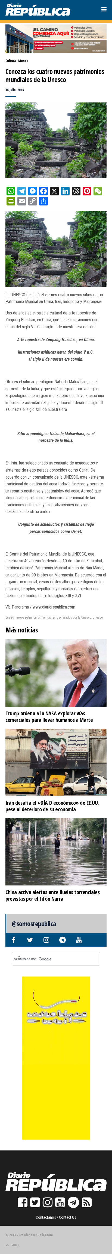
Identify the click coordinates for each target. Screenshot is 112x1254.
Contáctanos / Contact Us (56, 1217)
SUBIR (15, 1245)
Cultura (10, 60)
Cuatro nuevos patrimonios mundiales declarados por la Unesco (48, 617)
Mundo (23, 60)
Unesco (98, 617)
